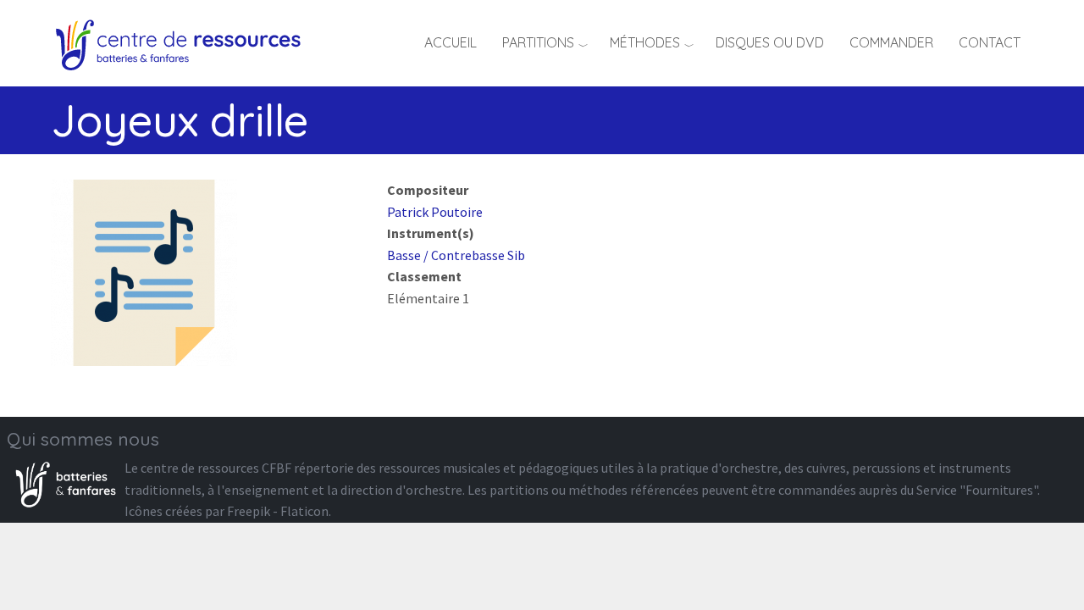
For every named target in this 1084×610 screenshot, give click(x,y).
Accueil (450, 42)
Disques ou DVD (770, 42)
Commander (891, 42)
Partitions (538, 42)
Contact (989, 42)
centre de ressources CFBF (216, 467)
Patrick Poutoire (435, 211)
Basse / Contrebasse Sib (456, 255)
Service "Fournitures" (976, 489)
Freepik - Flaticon (278, 510)
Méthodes (645, 42)
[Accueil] (184, 42)
